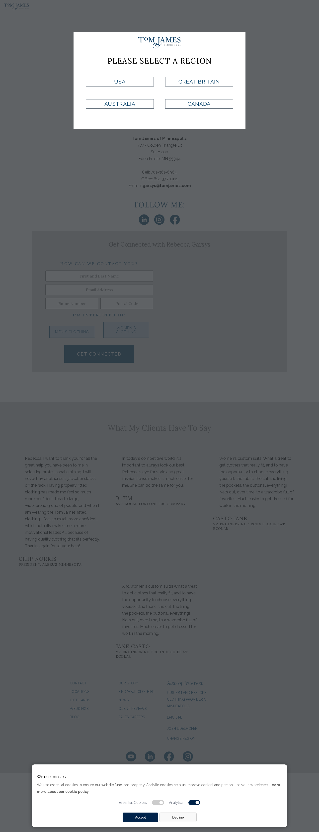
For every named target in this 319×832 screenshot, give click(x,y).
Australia (119, 104)
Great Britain (199, 82)
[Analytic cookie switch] (194, 802)
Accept (140, 817)
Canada (199, 104)
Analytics (176, 803)
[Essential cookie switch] (158, 802)
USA (120, 82)
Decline (178, 817)
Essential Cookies (133, 803)
